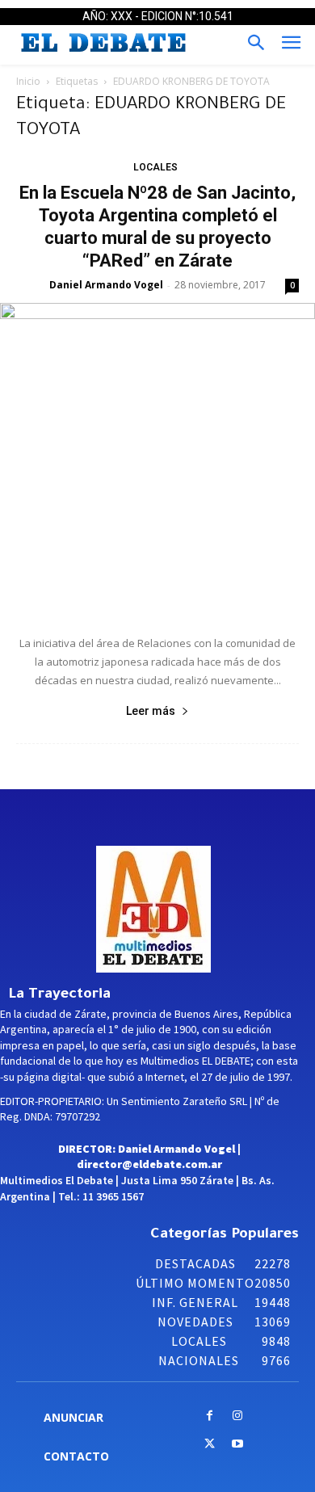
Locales (155, 167)
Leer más (150, 710)
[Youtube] (238, 1445)
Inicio (28, 81)
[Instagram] (238, 1416)
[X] (210, 1445)
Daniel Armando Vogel (106, 285)
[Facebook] (210, 1416)
